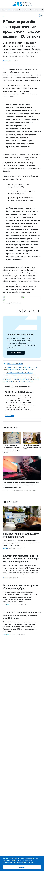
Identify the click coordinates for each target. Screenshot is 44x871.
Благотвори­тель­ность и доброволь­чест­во (23, 490)
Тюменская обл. (17, 363)
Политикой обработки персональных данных (18, 862)
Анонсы (5, 578)
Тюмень (9, 363)
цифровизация (13, 369)
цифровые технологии (26, 369)
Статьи (5, 548)
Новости (6, 17)
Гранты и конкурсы (23, 604)
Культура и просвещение (25, 578)
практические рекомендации (16, 367)
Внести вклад (16, 353)
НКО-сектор (7, 60)
